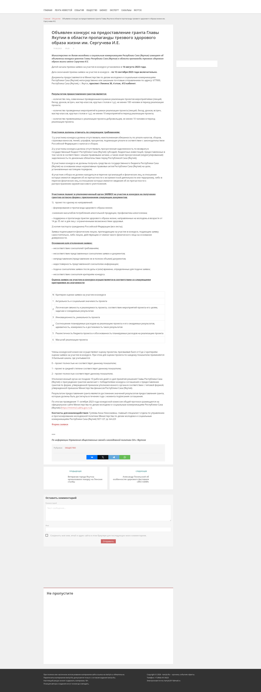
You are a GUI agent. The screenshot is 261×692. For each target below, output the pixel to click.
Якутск (138, 10)
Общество (91, 10)
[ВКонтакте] (91, 457)
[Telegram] (113, 457)
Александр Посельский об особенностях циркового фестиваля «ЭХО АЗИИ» (131, 479)
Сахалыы (126, 10)
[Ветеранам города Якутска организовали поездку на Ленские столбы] (56, 480)
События (79, 10)
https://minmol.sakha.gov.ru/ (76, 407)
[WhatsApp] (124, 457)
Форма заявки (60, 424)
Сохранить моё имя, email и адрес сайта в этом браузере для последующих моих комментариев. (98, 535)
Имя (47, 525)
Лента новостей (63, 10)
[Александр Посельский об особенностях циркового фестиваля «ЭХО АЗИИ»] (160, 480)
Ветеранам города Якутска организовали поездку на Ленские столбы (85, 479)
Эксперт (114, 10)
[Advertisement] (108, 567)
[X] (102, 457)
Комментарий (51, 503)
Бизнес (103, 10)
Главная (48, 10)
